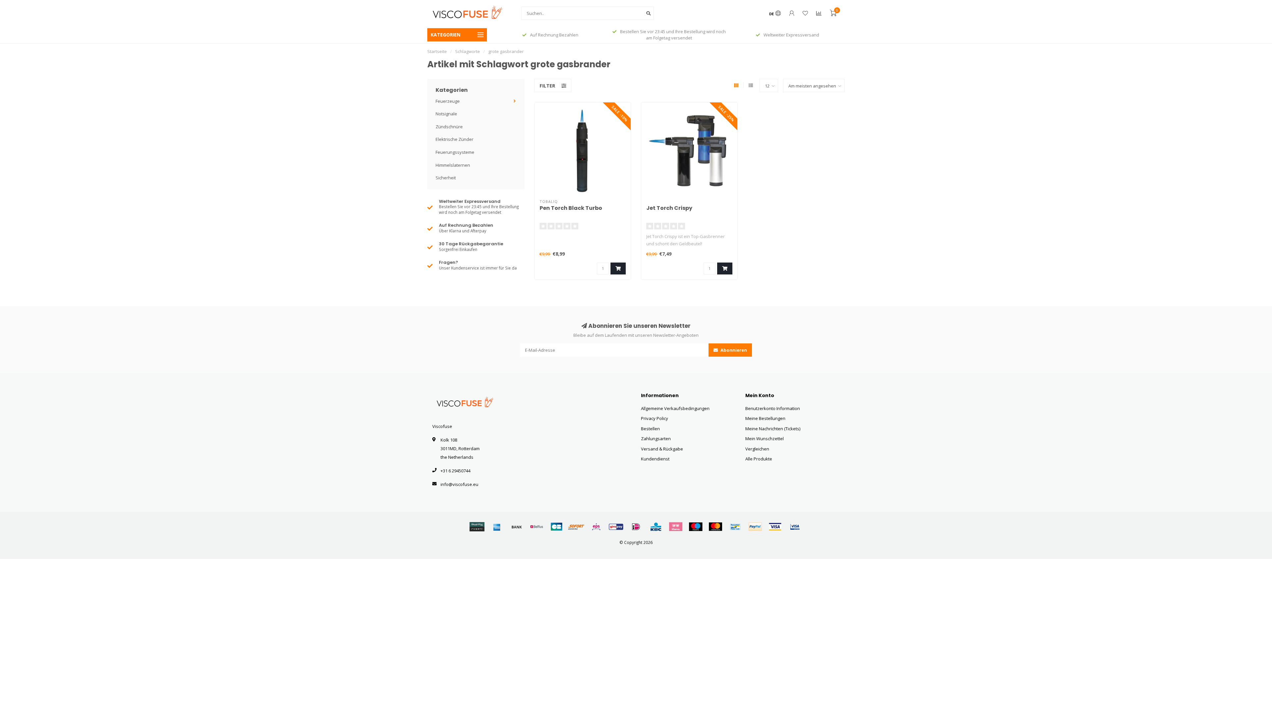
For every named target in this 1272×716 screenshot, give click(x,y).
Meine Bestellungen (765, 418)
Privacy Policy (654, 418)
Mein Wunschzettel (764, 439)
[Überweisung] (516, 527)
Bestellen (650, 429)
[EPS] (596, 527)
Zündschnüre (449, 127)
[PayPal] (755, 527)
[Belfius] (536, 527)
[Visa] (775, 527)
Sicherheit (446, 178)
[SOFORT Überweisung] (576, 527)
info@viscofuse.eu (459, 484)
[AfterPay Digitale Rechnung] (477, 527)
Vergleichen (757, 449)
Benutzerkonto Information (772, 408)
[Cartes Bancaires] (556, 527)
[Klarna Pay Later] (675, 527)
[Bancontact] (735, 527)
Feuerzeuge (448, 101)
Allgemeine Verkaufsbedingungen (675, 408)
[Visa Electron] (795, 527)
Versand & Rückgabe (662, 449)
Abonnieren (733, 350)
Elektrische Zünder (454, 139)
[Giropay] (616, 527)
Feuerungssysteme (455, 152)
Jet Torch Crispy (669, 208)
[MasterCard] (715, 527)
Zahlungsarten (656, 439)
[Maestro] (695, 527)
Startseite (437, 51)
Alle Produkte (758, 459)
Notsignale (446, 114)
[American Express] (497, 527)
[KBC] (656, 527)
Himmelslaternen (453, 165)
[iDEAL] (636, 527)
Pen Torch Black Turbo (571, 208)
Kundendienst (655, 459)
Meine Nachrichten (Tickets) (772, 429)
